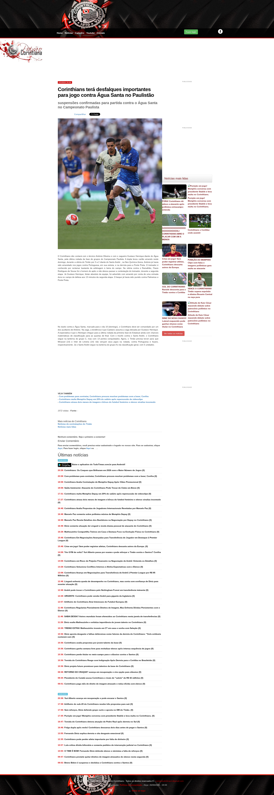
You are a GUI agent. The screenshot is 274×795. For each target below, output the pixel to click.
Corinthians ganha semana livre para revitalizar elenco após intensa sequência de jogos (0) (106, 648)
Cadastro (79, 33)
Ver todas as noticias (173, 333)
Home (60, 33)
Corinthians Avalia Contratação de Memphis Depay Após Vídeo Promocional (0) (99, 482)
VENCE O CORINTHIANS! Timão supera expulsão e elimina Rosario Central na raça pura (200, 292)
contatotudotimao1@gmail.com (170, 781)
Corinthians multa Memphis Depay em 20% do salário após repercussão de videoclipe (101, 399)
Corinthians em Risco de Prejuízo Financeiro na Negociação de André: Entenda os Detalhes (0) (107, 561)
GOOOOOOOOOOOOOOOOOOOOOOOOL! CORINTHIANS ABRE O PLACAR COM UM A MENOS (174, 234)
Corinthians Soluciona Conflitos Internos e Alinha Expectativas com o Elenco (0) (100, 567)
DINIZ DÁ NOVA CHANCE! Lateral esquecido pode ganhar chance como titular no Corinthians (174, 322)
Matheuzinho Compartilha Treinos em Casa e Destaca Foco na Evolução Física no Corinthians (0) (108, 532)
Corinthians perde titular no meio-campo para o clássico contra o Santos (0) (98, 654)
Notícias (69, 33)
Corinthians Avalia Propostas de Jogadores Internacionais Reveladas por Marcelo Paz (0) (104, 508)
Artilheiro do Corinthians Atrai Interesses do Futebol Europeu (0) (92, 602)
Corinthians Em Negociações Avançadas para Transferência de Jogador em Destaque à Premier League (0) (107, 539)
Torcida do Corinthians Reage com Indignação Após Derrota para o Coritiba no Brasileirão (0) (106, 660)
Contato (101, 33)
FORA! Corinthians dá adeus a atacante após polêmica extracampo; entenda (173, 205)
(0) (107, 476)
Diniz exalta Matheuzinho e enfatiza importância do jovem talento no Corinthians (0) (102, 622)
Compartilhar (80, 114)
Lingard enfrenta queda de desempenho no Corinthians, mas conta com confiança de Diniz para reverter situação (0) (108, 582)
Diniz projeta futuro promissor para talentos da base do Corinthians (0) (96, 666)
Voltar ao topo (138, 791)
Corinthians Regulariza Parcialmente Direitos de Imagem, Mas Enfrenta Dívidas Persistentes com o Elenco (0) (109, 609)
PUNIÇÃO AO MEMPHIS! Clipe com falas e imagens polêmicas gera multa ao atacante (199, 264)
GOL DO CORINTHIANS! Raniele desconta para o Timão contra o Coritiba (174, 290)
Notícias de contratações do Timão (75, 424)
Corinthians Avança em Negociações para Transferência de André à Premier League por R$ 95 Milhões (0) (106, 574)
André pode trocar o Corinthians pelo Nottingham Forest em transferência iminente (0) (103, 590)
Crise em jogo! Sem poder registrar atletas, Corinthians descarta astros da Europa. (173, 263)
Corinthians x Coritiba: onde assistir (199, 231)
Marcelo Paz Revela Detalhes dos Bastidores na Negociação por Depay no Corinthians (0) (105, 520)
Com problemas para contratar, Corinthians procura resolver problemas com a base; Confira (104, 396)
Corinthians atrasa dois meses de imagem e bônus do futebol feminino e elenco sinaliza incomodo (107, 402)
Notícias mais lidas (67, 427)
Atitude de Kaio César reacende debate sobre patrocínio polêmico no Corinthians (199, 319)
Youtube (90, 33)
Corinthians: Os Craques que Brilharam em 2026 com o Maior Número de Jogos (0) (101, 470)
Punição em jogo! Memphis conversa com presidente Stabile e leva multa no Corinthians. (200, 202)
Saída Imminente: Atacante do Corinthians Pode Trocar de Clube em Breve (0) (99, 488)
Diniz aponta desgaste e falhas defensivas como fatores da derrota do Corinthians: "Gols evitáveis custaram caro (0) (109, 635)
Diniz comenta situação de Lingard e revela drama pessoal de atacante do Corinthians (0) (105, 526)
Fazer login (191, 32)
